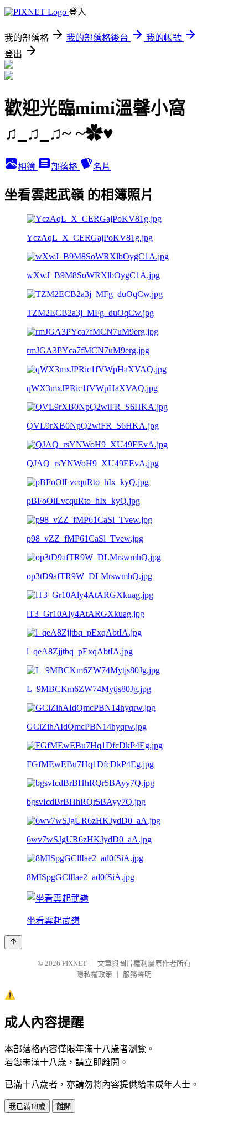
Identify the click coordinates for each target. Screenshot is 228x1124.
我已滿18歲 (27, 1106)
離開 (63, 1106)
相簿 (28, 166)
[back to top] (13, 942)
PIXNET (74, 963)
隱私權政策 (94, 974)
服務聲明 (137, 974)
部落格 (65, 166)
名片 (102, 166)
